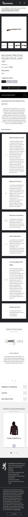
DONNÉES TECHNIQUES (9, 387)
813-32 (14, 81)
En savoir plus (16, 509)
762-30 (9, 81)
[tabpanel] (14, 238)
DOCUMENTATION (7, 399)
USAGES (4, 393)
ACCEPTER (14, 514)
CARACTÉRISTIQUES (8, 95)
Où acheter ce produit (15, 87)
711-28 (3, 81)
